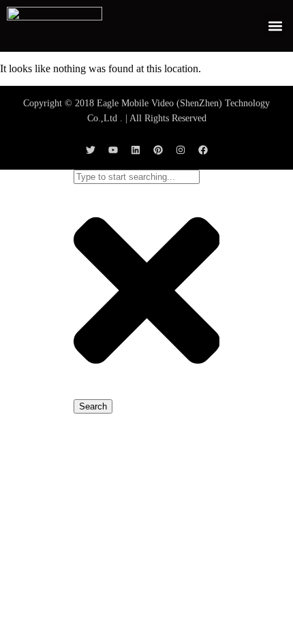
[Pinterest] (158, 149)
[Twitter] (90, 149)
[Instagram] (180, 149)
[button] (275, 25)
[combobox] (137, 177)
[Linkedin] (135, 149)
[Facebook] (203, 149)
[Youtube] (113, 149)
